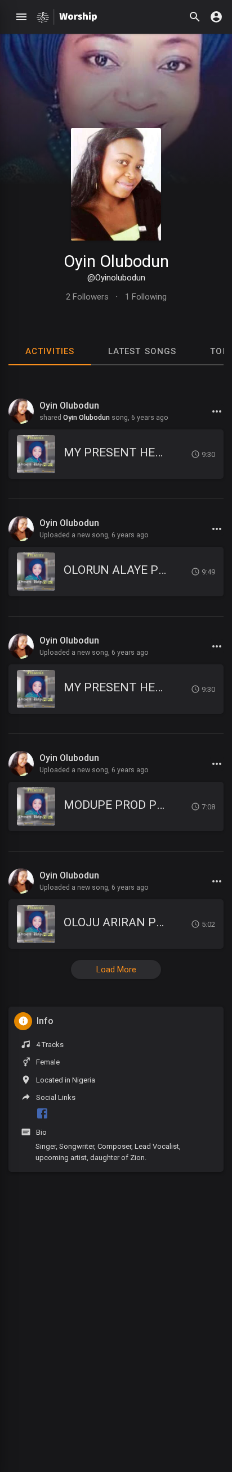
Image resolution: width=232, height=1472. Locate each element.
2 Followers (87, 297)
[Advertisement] (116, 1352)
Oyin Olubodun (116, 261)
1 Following (146, 297)
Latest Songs (142, 351)
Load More (116, 969)
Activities (49, 351)
